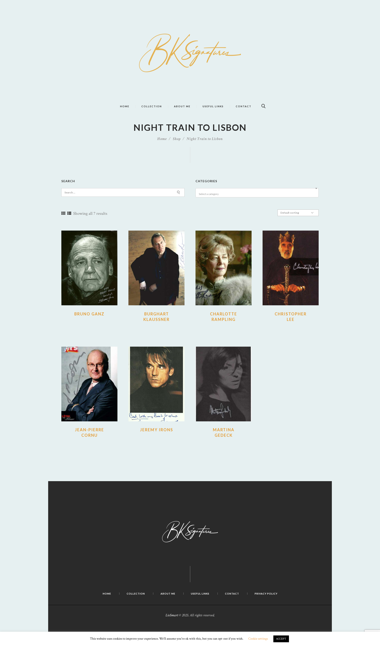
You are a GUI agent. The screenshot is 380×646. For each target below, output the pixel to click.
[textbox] (257, 194)
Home (162, 138)
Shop (177, 138)
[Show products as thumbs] (63, 213)
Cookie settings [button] (258, 639)
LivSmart (172, 615)
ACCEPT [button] (281, 639)
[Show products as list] (69, 213)
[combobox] (257, 192)
